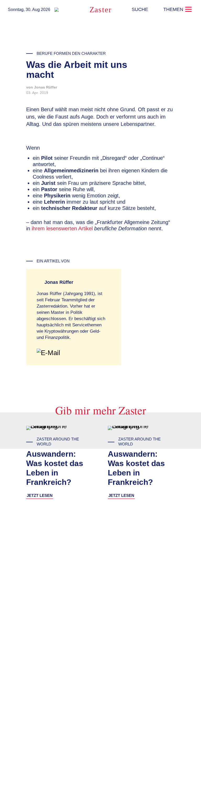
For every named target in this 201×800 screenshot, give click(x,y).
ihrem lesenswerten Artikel (62, 228)
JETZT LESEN (40, 495)
